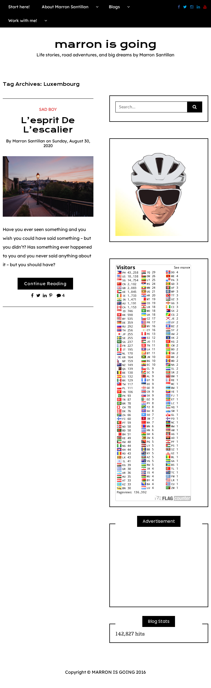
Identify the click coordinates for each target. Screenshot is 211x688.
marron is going (105, 44)
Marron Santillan (28, 141)
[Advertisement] (158, 566)
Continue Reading (45, 283)
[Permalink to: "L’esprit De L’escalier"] (48, 186)
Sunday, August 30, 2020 (66, 143)
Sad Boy (48, 109)
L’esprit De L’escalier (48, 125)
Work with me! (22, 20)
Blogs (114, 6)
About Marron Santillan (65, 6)
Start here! (19, 6)
